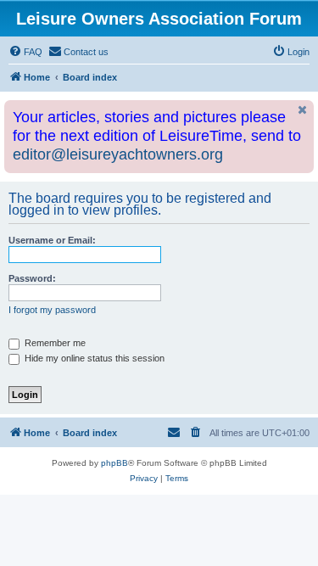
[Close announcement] (302, 110)
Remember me (54, 343)
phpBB (114, 463)
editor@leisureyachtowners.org (118, 154)
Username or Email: (52, 240)
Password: (32, 278)
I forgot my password (52, 310)
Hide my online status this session (93, 358)
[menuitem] (25, 52)
